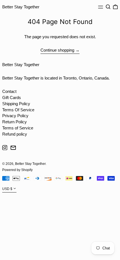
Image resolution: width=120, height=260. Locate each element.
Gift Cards (11, 97)
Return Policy (14, 121)
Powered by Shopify (17, 170)
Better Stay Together (20, 6)
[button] (108, 7)
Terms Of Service (18, 109)
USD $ (7, 189)
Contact (9, 91)
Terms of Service (17, 128)
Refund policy (14, 134)
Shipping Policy (16, 103)
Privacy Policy (15, 115)
